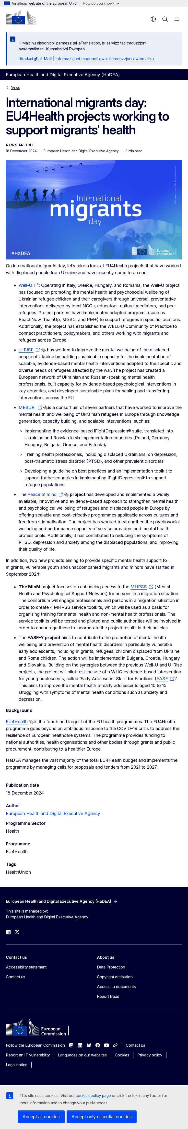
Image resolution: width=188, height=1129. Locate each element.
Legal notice (16, 1064)
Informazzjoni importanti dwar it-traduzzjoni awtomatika (104, 58)
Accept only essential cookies (101, 1116)
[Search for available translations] (43, 350)
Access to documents (116, 986)
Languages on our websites (82, 1055)
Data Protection (111, 967)
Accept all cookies (41, 1116)
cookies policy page (93, 1095)
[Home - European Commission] (21, 17)
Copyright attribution (115, 976)
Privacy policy (149, 1055)
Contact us (15, 976)
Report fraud (108, 996)
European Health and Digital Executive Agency (53, 813)
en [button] (153, 19)
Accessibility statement (26, 967)
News (15, 87)
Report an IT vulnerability (28, 1055)
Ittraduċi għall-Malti (35, 58)
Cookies (122, 1055)
